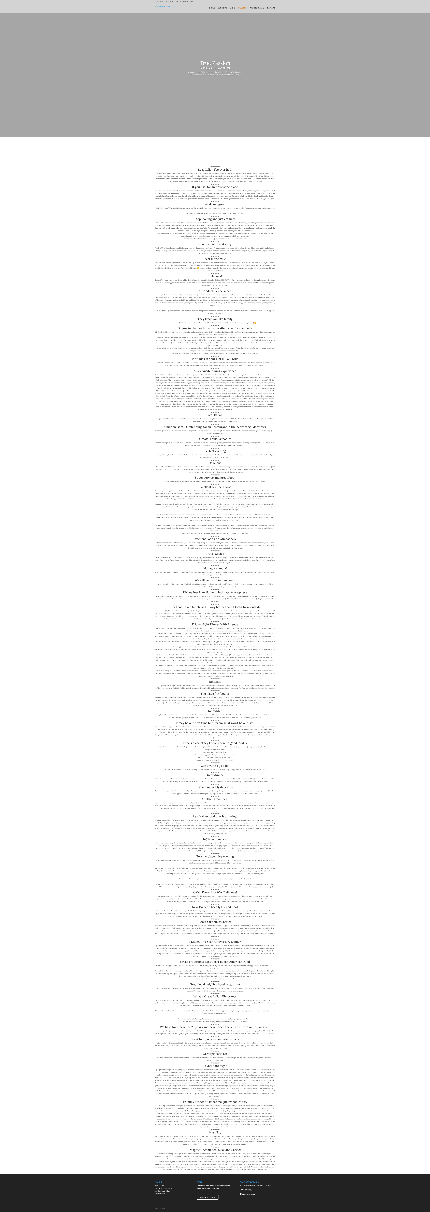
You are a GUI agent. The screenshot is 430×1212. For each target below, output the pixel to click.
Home (212, 8)
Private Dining (257, 8)
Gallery (242, 8)
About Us (222, 8)
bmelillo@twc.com (248, 1194)
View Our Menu (208, 1197)
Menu (232, 8)
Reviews (271, 8)
